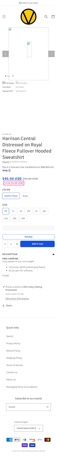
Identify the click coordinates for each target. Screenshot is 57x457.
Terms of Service (14, 365)
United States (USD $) (26, 428)
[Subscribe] (47, 406)
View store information (17, 298)
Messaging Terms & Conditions (21, 386)
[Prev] (5, 54)
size (4, 204)
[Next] (51, 54)
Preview (28, 236)
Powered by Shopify (38, 451)
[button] (3, 16)
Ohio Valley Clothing (24, 451)
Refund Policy (13, 350)
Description (9, 254)
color (6, 189)
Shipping (5, 162)
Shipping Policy (14, 357)
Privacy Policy (13, 343)
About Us (11, 379)
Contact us (11, 372)
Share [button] (9, 305)
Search (9, 336)
